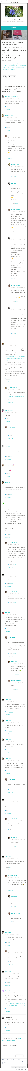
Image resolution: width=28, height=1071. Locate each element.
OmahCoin (7, 991)
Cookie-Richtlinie (11, 1065)
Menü (15, 27)
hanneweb (8, 612)
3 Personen (11, 534)
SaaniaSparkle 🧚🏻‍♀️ (9, 465)
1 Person (10, 127)
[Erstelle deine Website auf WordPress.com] (14, 1)
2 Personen (11, 106)
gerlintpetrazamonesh (11, 96)
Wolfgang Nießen (10, 503)
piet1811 (13, 183)
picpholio (7, 446)
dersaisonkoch (9, 115)
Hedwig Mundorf (14, 19)
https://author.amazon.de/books (16, 396)
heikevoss (7, 482)
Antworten (7, 109)
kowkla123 (8, 575)
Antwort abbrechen (11, 1040)
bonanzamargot (9, 410)
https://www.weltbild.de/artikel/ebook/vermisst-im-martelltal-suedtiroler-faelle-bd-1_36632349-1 (15, 358)
